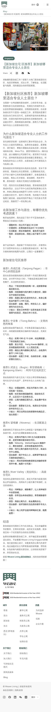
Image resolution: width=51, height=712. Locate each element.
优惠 (38, 618)
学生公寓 (24, 636)
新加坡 (6, 620)
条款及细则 (8, 690)
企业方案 (40, 624)
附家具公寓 (25, 620)
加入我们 (7, 658)
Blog (5, 11)
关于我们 (7, 653)
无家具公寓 (25, 625)
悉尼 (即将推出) (8, 633)
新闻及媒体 (8, 672)
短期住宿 (24, 641)
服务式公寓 (25, 615)
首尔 (5, 615)
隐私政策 (19, 690)
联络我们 (24, 653)
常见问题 (24, 658)
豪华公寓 (24, 610)
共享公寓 (24, 631)
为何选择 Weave (40, 612)
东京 (5, 625)
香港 (5, 610)
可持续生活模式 (8, 665)
